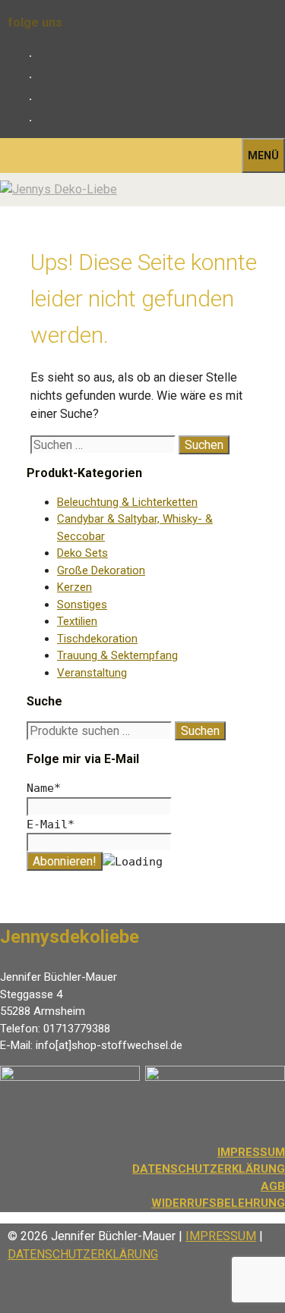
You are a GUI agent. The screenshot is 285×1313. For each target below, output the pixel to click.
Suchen (200, 731)
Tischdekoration (97, 639)
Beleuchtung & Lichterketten (127, 502)
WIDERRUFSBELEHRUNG (218, 1203)
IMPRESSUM (220, 1236)
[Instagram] (43, 77)
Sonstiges (82, 604)
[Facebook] (43, 55)
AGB (273, 1186)
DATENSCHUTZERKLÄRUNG (208, 1169)
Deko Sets (82, 553)
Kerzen (74, 587)
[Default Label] (43, 99)
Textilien (77, 621)
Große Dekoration (101, 570)
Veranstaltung (92, 673)
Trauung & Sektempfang (117, 655)
